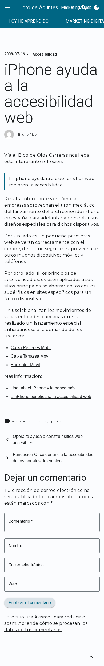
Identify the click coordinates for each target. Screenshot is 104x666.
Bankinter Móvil (25, 364)
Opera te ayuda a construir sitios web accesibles (48, 439)
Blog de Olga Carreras (43, 155)
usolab (19, 310)
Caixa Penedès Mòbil (31, 347)
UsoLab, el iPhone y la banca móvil (44, 388)
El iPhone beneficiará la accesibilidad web (51, 396)
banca (41, 421)
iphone (56, 421)
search (84, 7)
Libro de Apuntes (38, 7)
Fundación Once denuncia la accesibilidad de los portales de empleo (53, 457)
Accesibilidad (45, 54)
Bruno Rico (27, 134)
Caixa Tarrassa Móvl (30, 356)
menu (7, 7)
